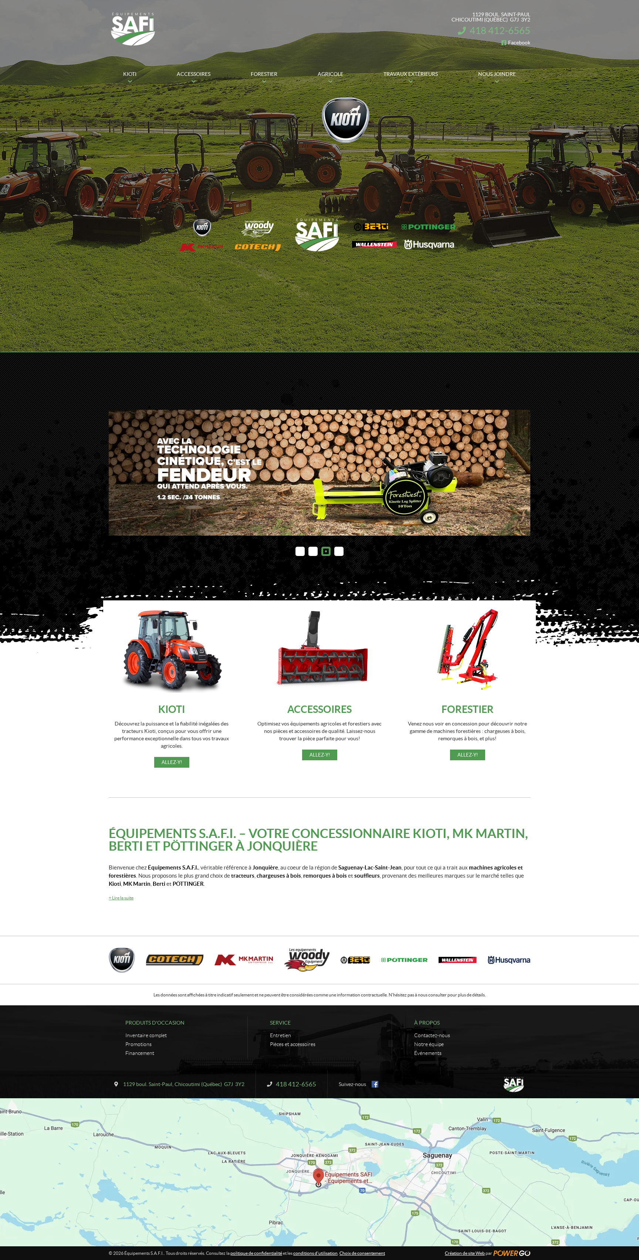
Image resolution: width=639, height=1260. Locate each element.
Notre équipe (429, 1044)
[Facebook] (375, 1084)
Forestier (468, 709)
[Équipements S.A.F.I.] (133, 29)
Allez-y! (172, 762)
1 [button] (300, 551)
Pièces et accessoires (292, 1044)
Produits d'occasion (155, 1023)
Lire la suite (121, 897)
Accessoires (319, 709)
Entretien (280, 1035)
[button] (123, 472)
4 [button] (339, 551)
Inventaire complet (146, 1035)
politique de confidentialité (256, 1253)
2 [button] (313, 551)
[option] (319, 473)
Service (280, 1023)
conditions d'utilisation (315, 1253)
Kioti (171, 709)
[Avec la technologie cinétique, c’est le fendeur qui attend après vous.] (319, 473)
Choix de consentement (362, 1253)
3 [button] (326, 551)
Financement (139, 1053)
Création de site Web (465, 1253)
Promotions (138, 1044)
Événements (428, 1053)
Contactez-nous (432, 1035)
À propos (427, 1023)
